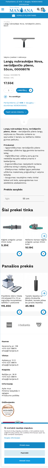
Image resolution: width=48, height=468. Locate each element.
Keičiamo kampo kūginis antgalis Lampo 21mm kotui (36, 242)
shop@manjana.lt (10, 351)
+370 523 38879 (9, 348)
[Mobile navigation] (3, 9)
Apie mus (6, 388)
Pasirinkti (24, 453)
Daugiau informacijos (12, 438)
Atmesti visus (24, 461)
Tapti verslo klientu (15, 112)
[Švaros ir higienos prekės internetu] (18, 9)
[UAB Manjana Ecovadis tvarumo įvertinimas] (8, 410)
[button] (42, 31)
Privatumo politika (10, 395)
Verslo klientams (26, 15)
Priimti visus (25, 445)
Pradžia (7, 22)
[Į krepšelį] (19, 253)
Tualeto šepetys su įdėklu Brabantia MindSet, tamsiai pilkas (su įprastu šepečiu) (35, 299)
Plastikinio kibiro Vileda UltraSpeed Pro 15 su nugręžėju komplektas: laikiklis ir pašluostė (11, 299)
